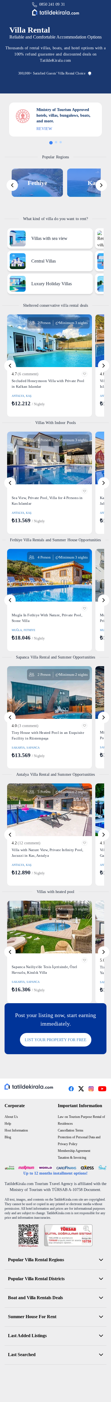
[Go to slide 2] (56, 142)
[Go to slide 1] (51, 142)
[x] (81, 1088)
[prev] (12, 185)
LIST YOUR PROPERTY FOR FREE (56, 1040)
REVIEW (44, 129)
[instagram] (91, 1088)
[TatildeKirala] (29, 1086)
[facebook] (71, 1088)
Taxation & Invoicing (72, 1158)
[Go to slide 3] (60, 142)
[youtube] (102, 1088)
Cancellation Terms (70, 1130)
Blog (8, 1137)
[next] (101, 185)
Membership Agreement (74, 1151)
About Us (11, 1117)
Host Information (16, 1130)
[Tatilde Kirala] (55, 12)
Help (8, 1124)
